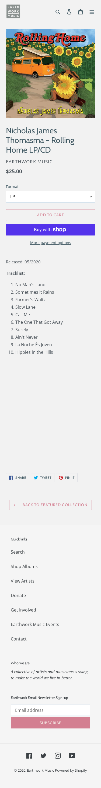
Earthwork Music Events (35, 624)
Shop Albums (24, 566)
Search (18, 552)
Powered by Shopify (71, 770)
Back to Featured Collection (54, 504)
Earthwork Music (40, 770)
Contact (19, 639)
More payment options (50, 242)
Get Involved (23, 610)
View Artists (22, 581)
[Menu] (91, 11)
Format (12, 186)
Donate (18, 595)
